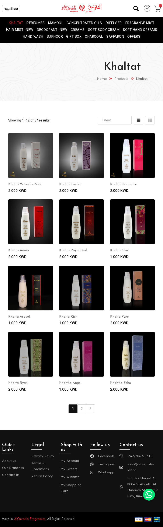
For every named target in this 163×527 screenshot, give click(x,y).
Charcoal (94, 36)
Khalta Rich (68, 316)
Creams (78, 30)
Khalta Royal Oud (73, 250)
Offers (133, 36)
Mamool (55, 23)
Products (121, 79)
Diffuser (113, 23)
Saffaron (115, 36)
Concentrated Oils (84, 23)
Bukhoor (55, 36)
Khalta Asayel (19, 316)
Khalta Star (119, 250)
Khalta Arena (18, 250)
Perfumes (35, 23)
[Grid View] (138, 120)
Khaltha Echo (120, 383)
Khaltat (16, 23)
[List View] (150, 120)
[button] (136, 8)
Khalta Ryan (18, 383)
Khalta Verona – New (25, 184)
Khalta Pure (119, 316)
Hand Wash (33, 36)
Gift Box (74, 36)
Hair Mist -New (19, 30)
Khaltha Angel (70, 383)
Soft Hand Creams (140, 30)
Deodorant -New (52, 30)
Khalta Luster (70, 184)
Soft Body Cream (104, 30)
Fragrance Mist (140, 23)
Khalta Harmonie (123, 184)
